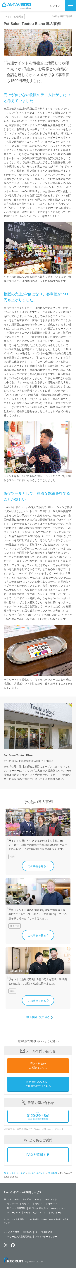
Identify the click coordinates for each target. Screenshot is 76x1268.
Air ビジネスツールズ (14, 1173)
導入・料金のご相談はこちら (38, 1065)
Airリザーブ (12, 1204)
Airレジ (7, 1199)
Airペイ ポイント (36, 1173)
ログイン (55, 5)
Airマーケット (13, 1212)
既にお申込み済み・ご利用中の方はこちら (38, 1084)
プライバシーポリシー (46, 1236)
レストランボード (53, 1212)
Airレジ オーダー (22, 1199)
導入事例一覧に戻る (38, 1017)
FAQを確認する (38, 1154)
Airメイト (39, 1204)
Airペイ (38, 1199)
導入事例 (52, 1173)
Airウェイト (51, 1199)
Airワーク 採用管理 (16, 1208)
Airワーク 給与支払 (38, 1208)
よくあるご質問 (11, 1232)
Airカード (52, 1204)
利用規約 (27, 1232)
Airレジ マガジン (32, 1212)
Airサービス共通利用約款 (19, 1236)
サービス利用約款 (44, 1232)
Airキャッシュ (58, 1208)
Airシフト (26, 1204)
